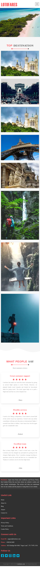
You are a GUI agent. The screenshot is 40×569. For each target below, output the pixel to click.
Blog (2, 506)
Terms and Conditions (7, 526)
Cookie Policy (5, 529)
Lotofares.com (21, 564)
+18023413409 (10, 542)
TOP (9, 45)
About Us (3, 503)
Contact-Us (4, 513)
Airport (3, 509)
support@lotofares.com (14, 539)
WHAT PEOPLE (17, 361)
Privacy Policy (5, 522)
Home (2, 500)
